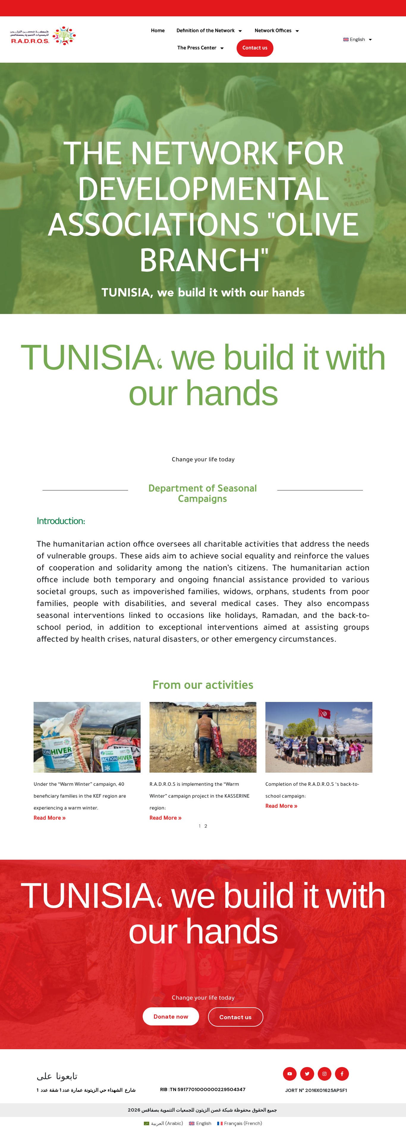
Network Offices (273, 31)
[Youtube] (290, 1074)
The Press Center (196, 48)
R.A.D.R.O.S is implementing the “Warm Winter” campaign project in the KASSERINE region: (199, 796)
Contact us (255, 48)
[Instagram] (325, 1074)
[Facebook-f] (342, 1074)
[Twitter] (307, 1074)
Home (158, 31)
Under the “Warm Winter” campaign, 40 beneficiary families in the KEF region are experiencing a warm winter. (80, 796)
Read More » (50, 818)
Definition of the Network (206, 31)
